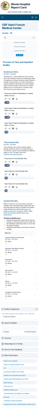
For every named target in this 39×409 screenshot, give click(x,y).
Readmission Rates (19, 42)
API (5, 368)
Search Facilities (10, 323)
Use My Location (31, 331)
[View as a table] (13, 98)
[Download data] (16, 98)
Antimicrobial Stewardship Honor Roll (16, 379)
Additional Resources (11, 390)
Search (7, 331)
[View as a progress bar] (5, 98)
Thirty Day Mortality (19, 46)
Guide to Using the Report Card (14, 364)
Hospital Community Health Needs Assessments (19, 404)
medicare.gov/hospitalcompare (16, 89)
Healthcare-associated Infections (15, 375)
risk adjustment (12, 213)
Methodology (8, 383)
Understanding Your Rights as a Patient (16, 393)
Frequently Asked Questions (13, 401)
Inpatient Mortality (19, 51)
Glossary (6, 397)
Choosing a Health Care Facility (14, 372)
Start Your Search (10, 316)
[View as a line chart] (9, 98)
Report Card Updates (10, 361)
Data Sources (8, 386)
